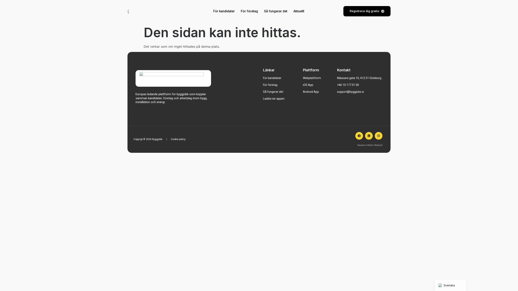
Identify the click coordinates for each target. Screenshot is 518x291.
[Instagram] (378, 136)
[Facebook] (359, 136)
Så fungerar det (275, 11)
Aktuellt (298, 11)
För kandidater (224, 11)
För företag (249, 11)
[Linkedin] (369, 136)
